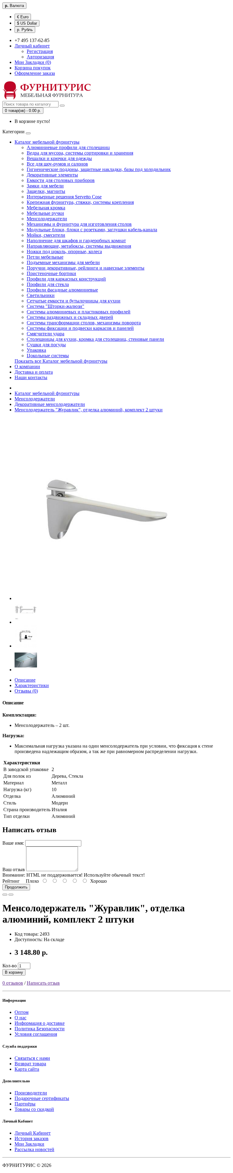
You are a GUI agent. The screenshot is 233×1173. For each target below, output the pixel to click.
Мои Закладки (29, 1144)
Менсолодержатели (47, 218)
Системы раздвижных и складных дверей (70, 317)
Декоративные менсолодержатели (50, 404)
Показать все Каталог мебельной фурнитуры (61, 361)
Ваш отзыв (13, 869)
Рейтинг (11, 881)
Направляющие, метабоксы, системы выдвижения (79, 246)
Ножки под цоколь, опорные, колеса (64, 251)
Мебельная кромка (46, 207)
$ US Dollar (27, 23)
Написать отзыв (43, 983)
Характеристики (32, 685)
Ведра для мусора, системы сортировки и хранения (80, 152)
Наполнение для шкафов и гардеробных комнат (76, 240)
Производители (31, 1092)
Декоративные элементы (52, 174)
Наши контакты (31, 377)
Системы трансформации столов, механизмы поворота (84, 322)
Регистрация (40, 51)
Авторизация (40, 56)
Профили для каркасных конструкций (66, 278)
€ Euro (23, 17)
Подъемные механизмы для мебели (63, 262)
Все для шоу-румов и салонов (57, 163)
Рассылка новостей (34, 1149)
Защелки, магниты (46, 191)
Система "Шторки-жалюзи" (55, 306)
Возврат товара (30, 1063)
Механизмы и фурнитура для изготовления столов (79, 224)
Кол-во (9, 965)
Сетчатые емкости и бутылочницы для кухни (73, 300)
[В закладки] (4, 894)
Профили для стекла (48, 284)
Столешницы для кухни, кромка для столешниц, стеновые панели (95, 339)
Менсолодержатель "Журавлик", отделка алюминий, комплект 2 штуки (89, 409)
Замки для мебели (45, 185)
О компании (27, 366)
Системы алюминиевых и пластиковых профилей (78, 311)
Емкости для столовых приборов (61, 180)
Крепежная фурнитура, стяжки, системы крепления (80, 202)
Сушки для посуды (46, 344)
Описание (25, 680)
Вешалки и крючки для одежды (59, 158)
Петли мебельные (45, 257)
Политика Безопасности (40, 1028)
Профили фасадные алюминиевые (62, 289)
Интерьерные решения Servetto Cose (64, 196)
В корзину (14, 972)
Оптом (22, 1012)
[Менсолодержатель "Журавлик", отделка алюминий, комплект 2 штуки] (106, 598)
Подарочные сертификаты (42, 1098)
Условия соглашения (36, 1034)
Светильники (41, 295)
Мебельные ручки (45, 213)
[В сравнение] (10, 894)
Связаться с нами (32, 1058)
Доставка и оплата (34, 372)
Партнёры (25, 1103)
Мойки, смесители (46, 235)
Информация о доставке (40, 1023)
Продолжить (16, 887)
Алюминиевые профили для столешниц (68, 147)
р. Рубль (25, 29)
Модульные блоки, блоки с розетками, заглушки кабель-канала (92, 229)
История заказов (32, 1138)
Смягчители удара (45, 333)
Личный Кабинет (33, 1133)
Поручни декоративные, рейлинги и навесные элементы (85, 268)
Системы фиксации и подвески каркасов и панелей (80, 328)
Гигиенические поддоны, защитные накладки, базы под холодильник (99, 169)
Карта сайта (27, 1069)
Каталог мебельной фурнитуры (47, 142)
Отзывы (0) (26, 690)
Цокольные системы (48, 355)
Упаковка (36, 350)
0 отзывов (12, 983)
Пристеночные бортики (51, 273)
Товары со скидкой (34, 1109)
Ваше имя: (13, 843)
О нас (20, 1017)
